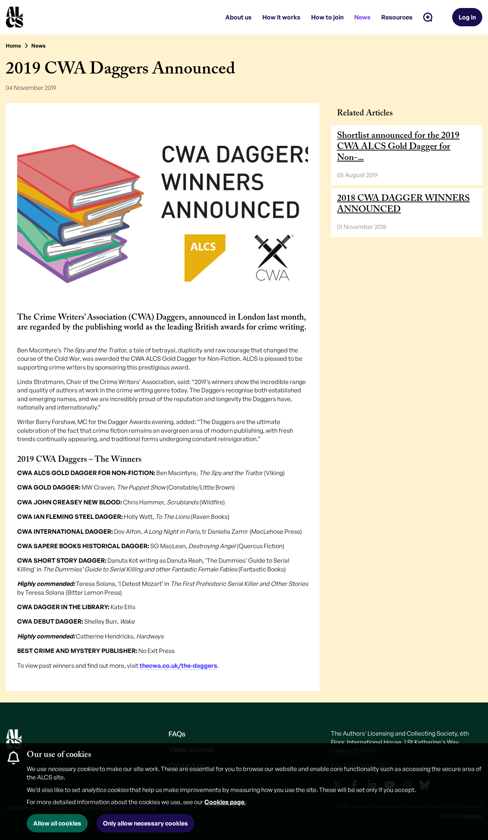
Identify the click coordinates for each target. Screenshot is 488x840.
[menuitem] (428, 17)
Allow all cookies (57, 823)
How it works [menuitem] (281, 17)
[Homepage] (14, 17)
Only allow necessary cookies (145, 823)
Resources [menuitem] (397, 17)
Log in (467, 17)
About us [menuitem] (238, 17)
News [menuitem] (362, 17)
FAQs (177, 734)
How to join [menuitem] (327, 17)
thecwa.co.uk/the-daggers (178, 665)
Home (13, 45)
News (38, 45)
